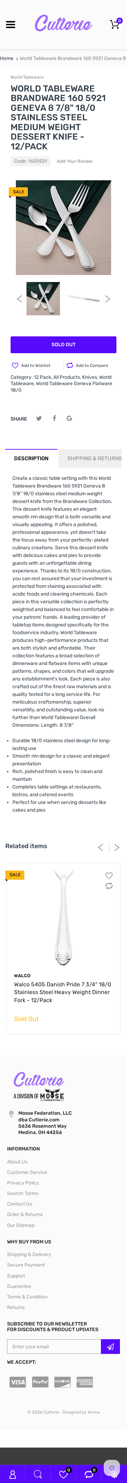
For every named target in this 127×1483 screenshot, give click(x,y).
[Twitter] (39, 418)
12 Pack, (43, 377)
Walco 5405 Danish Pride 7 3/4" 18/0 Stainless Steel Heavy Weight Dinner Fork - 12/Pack (62, 992)
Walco (22, 975)
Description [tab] (31, 458)
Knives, (90, 377)
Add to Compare (92, 365)
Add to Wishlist (35, 365)
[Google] (69, 418)
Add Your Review (74, 161)
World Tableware (27, 77)
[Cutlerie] (63, 24)
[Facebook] (54, 418)
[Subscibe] (110, 1346)
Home (6, 58)
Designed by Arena (81, 1412)
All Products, (67, 377)
